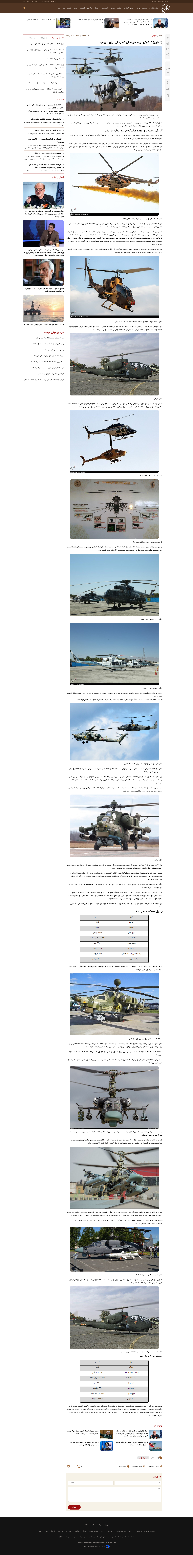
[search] (24, 8)
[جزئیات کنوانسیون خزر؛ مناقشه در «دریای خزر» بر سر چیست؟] (43, 308)
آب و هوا (68, 1537)
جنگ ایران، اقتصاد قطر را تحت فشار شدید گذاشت (47, 362)
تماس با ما (34, 1)
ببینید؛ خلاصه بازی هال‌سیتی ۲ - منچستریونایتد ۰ (48, 356)
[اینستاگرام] (93, 1524)
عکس (119, 8)
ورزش (138, 8)
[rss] (106, 1524)
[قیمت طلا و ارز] (167, 83)
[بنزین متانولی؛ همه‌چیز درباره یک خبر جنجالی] (63, 23)
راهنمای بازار (104, 8)
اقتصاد (82, 8)
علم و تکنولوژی (129, 8)
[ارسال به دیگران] (167, 49)
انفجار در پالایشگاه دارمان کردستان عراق (45, 43)
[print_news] (167, 43)
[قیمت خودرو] (167, 90)
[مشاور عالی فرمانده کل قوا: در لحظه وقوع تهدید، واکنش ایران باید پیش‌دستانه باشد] (106, 1434)
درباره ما (41, 1)
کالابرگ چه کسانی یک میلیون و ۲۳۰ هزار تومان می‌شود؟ (46, 141)
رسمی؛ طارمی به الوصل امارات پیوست (47, 130)
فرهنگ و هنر (67, 8)
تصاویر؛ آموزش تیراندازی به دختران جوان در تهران (89, 20)
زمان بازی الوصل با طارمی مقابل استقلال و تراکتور (48, 344)
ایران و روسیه (143, 1457)
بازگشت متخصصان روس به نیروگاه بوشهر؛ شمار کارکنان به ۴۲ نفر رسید (45, 106)
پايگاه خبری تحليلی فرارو (92, 1542)
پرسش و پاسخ (89, 1537)
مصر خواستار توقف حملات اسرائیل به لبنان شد (45, 83)
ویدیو (113, 8)
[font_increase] (167, 65)
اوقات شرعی (78, 1537)
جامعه (76, 8)
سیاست (144, 8)
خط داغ (60, 99)
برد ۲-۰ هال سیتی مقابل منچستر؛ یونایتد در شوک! (48, 367)
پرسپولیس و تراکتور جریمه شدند (53, 350)
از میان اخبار (157, 1426)
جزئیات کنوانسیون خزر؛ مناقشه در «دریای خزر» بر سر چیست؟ (44, 324)
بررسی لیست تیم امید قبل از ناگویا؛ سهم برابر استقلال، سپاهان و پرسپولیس (44, 381)
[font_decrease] (167, 72)
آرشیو (28, 1)
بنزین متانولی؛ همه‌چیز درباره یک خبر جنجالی (41, 19)
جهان (59, 8)
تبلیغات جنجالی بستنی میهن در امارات (47, 153)
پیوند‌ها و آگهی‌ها (103, 1537)
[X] (100, 1524)
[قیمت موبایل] (168, 96)
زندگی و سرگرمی (92, 8)
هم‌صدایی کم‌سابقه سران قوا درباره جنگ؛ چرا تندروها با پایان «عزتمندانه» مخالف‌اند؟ (46, 166)
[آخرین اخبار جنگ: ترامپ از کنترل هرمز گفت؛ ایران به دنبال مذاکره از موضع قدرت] (155, 1446)
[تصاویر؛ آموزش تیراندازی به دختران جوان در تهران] (111, 23)
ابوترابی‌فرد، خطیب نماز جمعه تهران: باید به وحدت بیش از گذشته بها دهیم (84, 1443)
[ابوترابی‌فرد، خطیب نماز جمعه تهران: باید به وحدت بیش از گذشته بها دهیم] (106, 1446)
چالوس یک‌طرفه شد (54, 58)
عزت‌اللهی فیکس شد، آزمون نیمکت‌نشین (51, 373)
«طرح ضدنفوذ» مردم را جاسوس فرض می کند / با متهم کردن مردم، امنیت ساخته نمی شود (44, 290)
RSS (24, 1)
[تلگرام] (86, 1524)
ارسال (74, 1507)
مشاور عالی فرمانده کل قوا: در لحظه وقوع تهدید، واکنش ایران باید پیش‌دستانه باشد (83, 1432)
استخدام (53, 1)
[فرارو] (165, 8)
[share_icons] (167, 54)
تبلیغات (47, 1)
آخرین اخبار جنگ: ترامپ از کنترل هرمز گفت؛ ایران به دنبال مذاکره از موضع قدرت (132, 1443)
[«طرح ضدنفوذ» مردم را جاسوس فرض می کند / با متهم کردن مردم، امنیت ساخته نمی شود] (43, 272)
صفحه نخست (153, 8)
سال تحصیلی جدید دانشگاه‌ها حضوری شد (46, 119)
